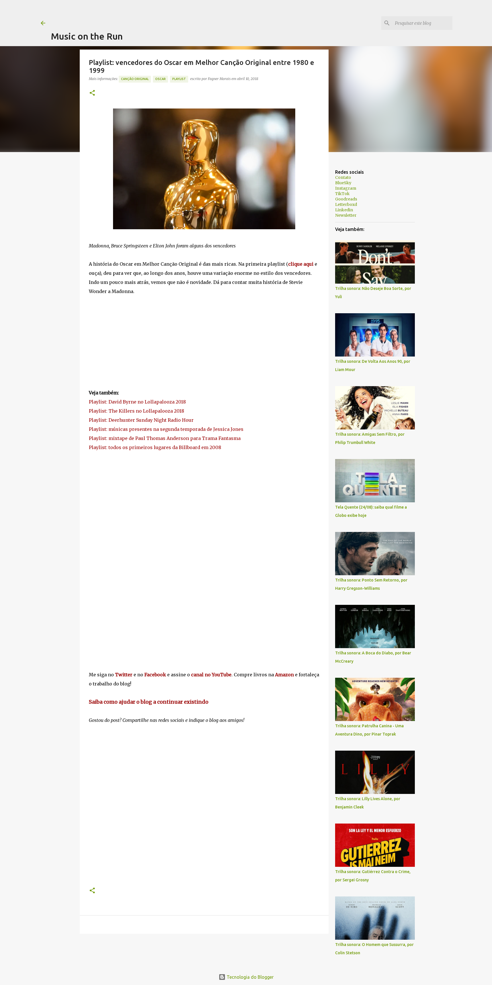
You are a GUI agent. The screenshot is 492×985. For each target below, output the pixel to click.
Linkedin (344, 209)
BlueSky (343, 182)
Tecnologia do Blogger (250, 977)
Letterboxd (346, 204)
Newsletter (345, 215)
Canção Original (135, 79)
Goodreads (346, 199)
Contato (343, 177)
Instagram (345, 188)
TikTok (342, 193)
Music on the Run (87, 36)
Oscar (160, 79)
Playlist (179, 79)
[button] (92, 93)
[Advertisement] (154, 13)
